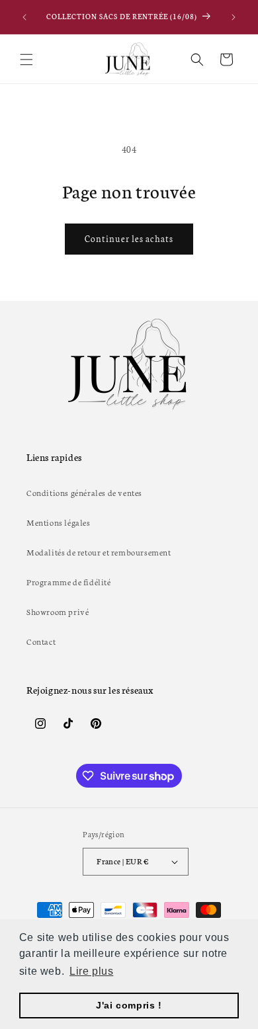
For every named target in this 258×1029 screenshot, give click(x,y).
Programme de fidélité (68, 581)
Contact (41, 641)
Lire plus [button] (91, 971)
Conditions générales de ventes (84, 492)
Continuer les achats (129, 238)
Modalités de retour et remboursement (98, 551)
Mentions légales (58, 522)
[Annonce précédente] (24, 17)
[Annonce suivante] (233, 17)
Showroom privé (57, 611)
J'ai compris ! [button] (128, 1005)
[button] (26, 59)
